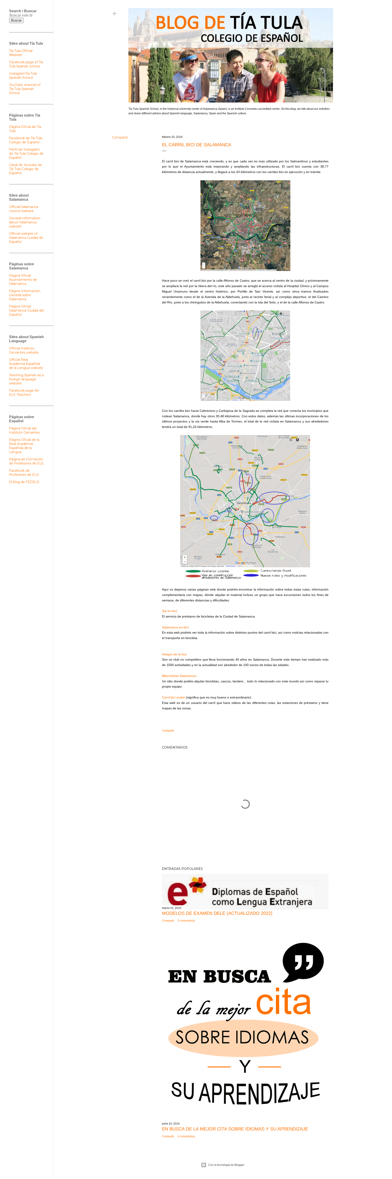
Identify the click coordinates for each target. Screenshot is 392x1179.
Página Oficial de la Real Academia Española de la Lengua (24, 446)
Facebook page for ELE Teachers (24, 392)
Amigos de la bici (174, 654)
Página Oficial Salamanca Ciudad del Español (26, 310)
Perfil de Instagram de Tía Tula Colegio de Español (26, 153)
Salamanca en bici (175, 627)
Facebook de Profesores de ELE (24, 473)
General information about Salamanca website (24, 222)
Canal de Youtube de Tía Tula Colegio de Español (25, 169)
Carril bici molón (173, 697)
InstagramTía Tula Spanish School (23, 75)
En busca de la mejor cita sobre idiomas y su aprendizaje (235, 1128)
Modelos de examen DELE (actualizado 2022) (217, 913)
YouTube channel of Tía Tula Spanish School (24, 89)
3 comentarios (186, 920)
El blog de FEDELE (24, 482)
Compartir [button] (120, 137)
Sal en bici (169, 611)
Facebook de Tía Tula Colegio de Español (25, 140)
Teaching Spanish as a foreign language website (26, 379)
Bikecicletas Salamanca (179, 676)
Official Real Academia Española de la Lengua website (26, 364)
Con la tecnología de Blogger (226, 1165)
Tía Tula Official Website (20, 53)
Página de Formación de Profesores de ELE (26, 461)
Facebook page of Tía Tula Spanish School (26, 64)
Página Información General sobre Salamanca (24, 295)
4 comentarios (186, 1136)
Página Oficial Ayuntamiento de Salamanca (23, 279)
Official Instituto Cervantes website (24, 350)
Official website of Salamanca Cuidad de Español (26, 238)
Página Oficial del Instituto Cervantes (24, 430)
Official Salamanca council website (23, 209)
